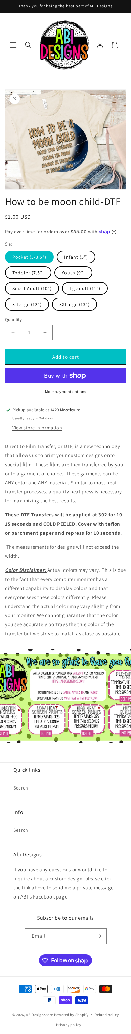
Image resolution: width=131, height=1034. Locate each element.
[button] (13, 45)
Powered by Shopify (71, 1014)
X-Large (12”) (27, 304)
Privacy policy (68, 1024)
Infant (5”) (76, 257)
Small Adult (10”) (32, 288)
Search (20, 788)
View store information (37, 428)
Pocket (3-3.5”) (29, 257)
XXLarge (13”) (74, 304)
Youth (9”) (73, 273)
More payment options (65, 391)
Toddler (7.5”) (28, 273)
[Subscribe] (99, 936)
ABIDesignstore (39, 1014)
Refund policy (107, 1014)
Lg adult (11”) (85, 288)
